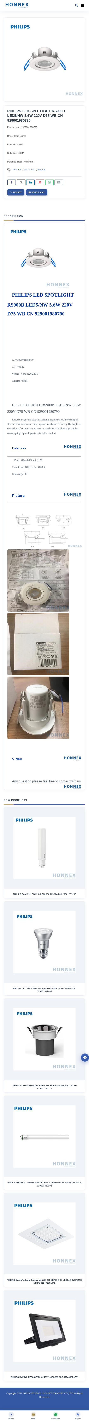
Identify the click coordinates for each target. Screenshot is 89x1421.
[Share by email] (58, 182)
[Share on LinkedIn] (30, 182)
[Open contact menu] (85, 1057)
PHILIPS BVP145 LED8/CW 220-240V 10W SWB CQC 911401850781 (44, 1377)
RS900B (41, 170)
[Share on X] (21, 182)
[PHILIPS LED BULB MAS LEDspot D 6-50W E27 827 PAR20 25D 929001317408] (44, 942)
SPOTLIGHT (30, 170)
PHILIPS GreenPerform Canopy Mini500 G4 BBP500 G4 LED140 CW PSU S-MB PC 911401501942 (44, 1281)
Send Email (38, 192)
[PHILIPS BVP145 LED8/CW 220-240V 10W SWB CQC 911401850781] (44, 1331)
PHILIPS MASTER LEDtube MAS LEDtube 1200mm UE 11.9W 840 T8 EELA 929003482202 (44, 1184)
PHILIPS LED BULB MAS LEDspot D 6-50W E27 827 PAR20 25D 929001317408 (44, 989)
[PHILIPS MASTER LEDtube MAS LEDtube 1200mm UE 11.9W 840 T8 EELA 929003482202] (44, 1136)
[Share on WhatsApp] (49, 182)
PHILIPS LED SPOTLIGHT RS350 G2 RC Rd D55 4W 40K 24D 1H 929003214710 (45, 1087)
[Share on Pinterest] (40, 182)
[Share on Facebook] (11, 182)
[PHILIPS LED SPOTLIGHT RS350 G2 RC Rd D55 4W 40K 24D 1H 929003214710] (44, 1039)
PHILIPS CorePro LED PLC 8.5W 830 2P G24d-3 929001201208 (44, 894)
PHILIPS (17, 170)
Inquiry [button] (17, 192)
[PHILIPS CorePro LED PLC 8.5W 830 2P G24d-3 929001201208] (44, 848)
